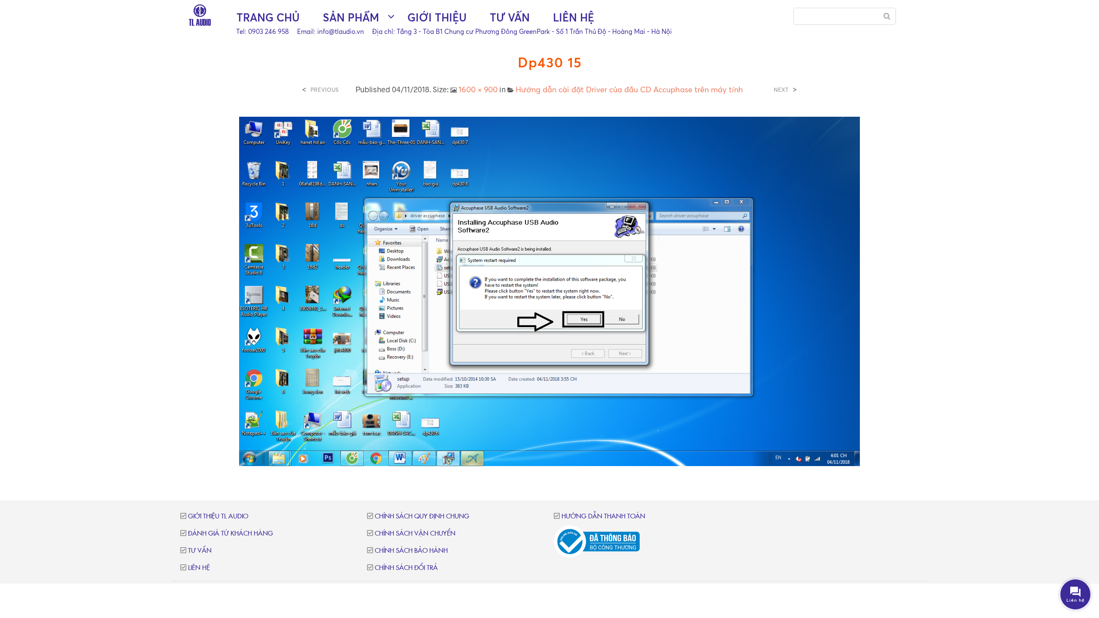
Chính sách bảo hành (411, 550)
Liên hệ (573, 17)
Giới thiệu (437, 17)
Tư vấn (510, 17)
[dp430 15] (549, 290)
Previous (324, 90)
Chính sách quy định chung (422, 516)
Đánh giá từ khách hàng (230, 533)
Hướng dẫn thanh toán (603, 516)
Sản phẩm (351, 17)
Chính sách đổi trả (406, 568)
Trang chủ (268, 17)
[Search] (887, 16)
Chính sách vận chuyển (415, 533)
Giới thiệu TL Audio (218, 516)
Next (781, 90)
